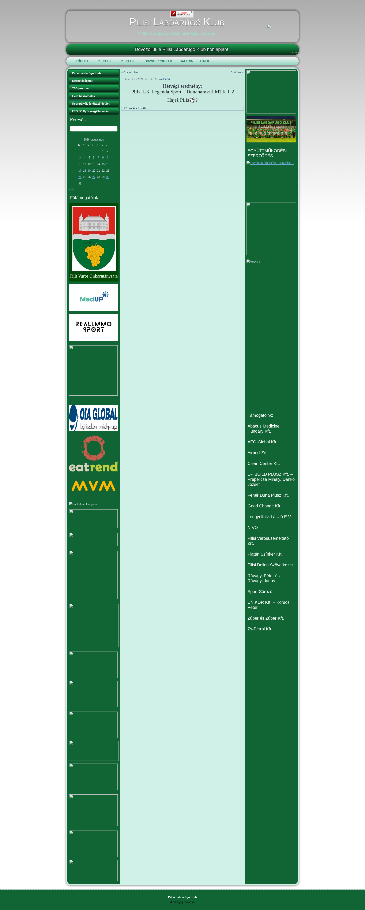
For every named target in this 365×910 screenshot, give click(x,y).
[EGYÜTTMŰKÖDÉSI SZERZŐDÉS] (271, 180)
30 (107, 177)
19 (89, 170)
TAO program (81, 88)
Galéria (186, 61)
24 (79, 177)
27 (93, 177)
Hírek (204, 61)
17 (79, 170)
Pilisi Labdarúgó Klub (176, 21)
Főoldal (83, 61)
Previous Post (131, 72)
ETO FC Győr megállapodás (90, 111)
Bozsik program (158, 61)
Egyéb (142, 108)
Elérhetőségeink (82, 80)
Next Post (236, 72)
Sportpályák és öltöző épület (90, 103)
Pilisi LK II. (129, 61)
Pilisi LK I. (105, 61)
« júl (71, 189)
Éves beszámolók (83, 96)
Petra (166, 79)
